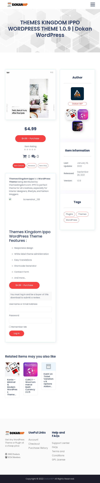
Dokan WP (77, 103)
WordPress (71, 219)
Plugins (69, 214)
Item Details (19, 165)
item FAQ (43, 165)
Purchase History (38, 448)
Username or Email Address (23, 304)
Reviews (31, 165)
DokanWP (49, 478)
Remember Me (19, 326)
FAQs (55, 447)
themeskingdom (17, 184)
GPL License (58, 459)
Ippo (31, 178)
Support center (61, 443)
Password (14, 315)
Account (33, 439)
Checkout (34, 443)
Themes (82, 214)
